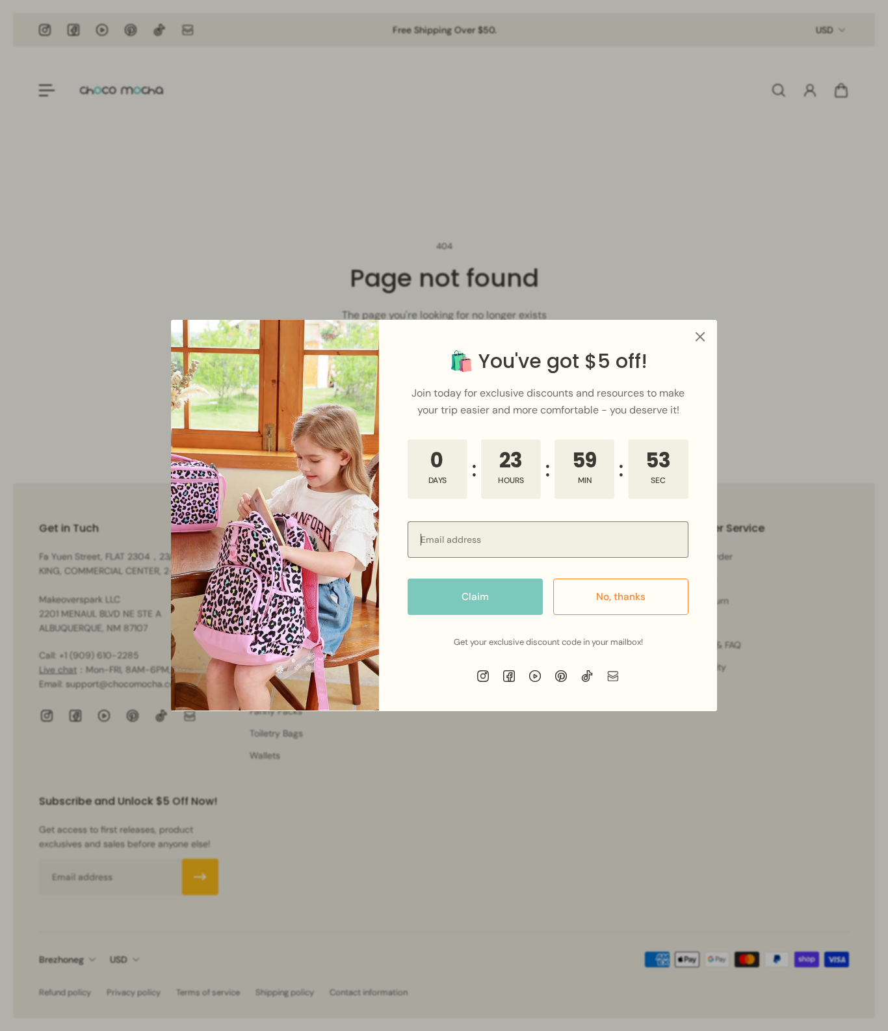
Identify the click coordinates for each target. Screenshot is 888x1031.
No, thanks (621, 596)
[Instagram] (483, 676)
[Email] (613, 676)
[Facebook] (509, 676)
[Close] (700, 336)
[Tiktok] (587, 676)
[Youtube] (535, 676)
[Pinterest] (561, 676)
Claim (475, 596)
